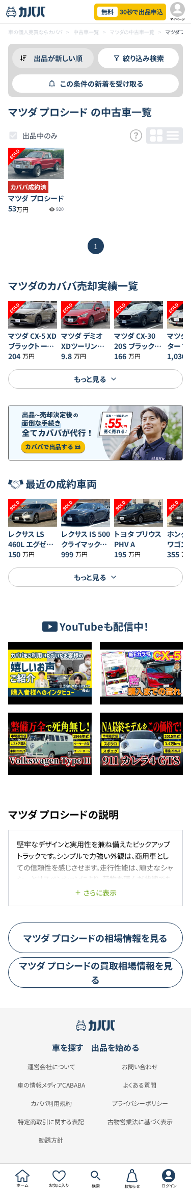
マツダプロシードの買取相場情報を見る (96, 972)
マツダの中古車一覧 (132, 32)
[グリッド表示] (156, 135)
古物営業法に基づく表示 (140, 1122)
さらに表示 (100, 892)
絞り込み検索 (143, 58)
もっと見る (90, 379)
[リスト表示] (173, 135)
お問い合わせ (140, 1067)
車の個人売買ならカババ (35, 32)
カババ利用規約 (51, 1103)
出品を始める (115, 1047)
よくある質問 (139, 1085)
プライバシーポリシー (140, 1103)
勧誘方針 (51, 1140)
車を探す (67, 1047)
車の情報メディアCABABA (51, 1085)
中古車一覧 (86, 32)
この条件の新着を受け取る (101, 83)
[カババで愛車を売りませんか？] (95, 432)
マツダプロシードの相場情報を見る (95, 937)
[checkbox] (13, 135)
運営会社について (51, 1067)
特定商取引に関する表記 (51, 1122)
